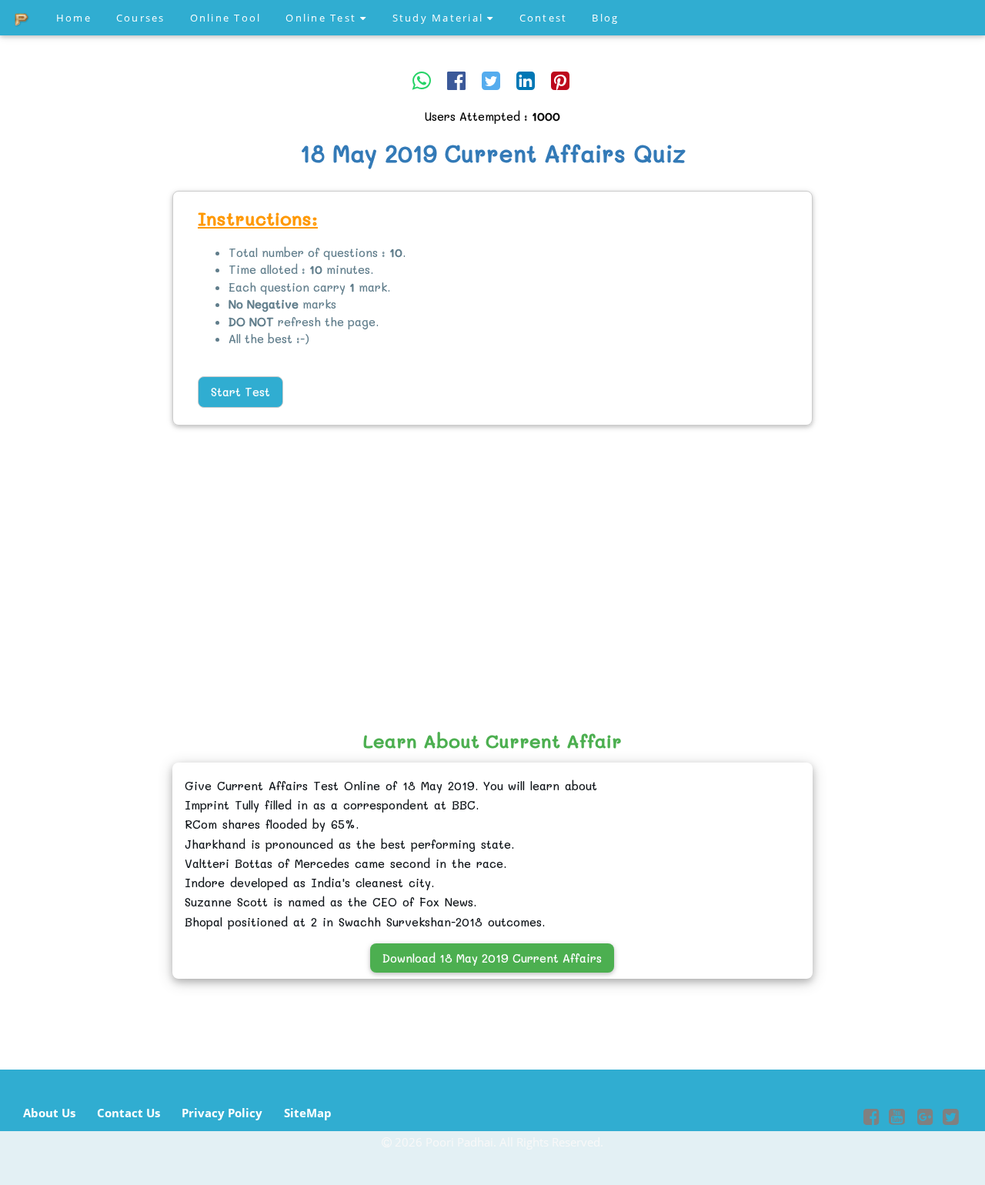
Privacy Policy (222, 1112)
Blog (605, 18)
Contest (543, 18)
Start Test (240, 391)
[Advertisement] (92, 427)
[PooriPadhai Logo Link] (22, 17)
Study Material (440, 18)
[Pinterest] (560, 80)
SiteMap (308, 1112)
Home (74, 18)
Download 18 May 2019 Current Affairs (492, 958)
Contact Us (128, 1112)
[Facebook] (456, 80)
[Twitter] (491, 80)
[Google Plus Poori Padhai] (923, 1119)
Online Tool (226, 18)
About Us (49, 1112)
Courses (140, 18)
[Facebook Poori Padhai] (871, 1119)
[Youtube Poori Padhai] (897, 1119)
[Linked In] (525, 80)
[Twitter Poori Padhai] (951, 1119)
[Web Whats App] (422, 80)
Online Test (322, 18)
